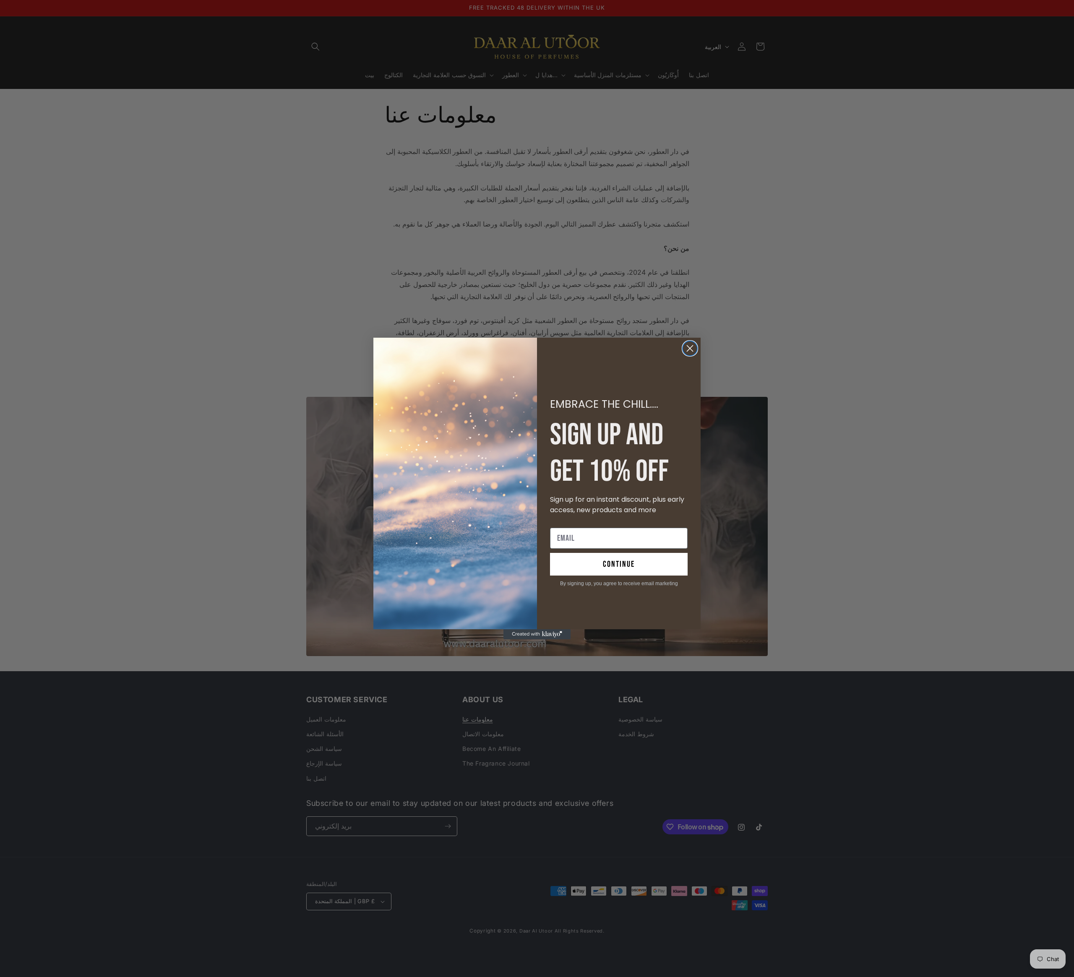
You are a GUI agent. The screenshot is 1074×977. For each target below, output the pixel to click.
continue (619, 564)
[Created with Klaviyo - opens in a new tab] (537, 634)
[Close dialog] (690, 348)
